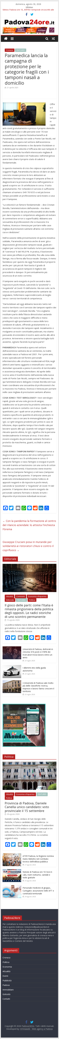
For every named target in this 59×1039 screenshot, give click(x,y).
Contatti (6, 998)
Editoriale (10, 600)
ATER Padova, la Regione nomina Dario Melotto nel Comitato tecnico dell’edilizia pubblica (38, 859)
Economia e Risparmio (37, 596)
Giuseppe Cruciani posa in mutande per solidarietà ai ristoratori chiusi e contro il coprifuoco (28, 546)
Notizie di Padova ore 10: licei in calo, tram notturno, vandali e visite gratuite (37, 875)
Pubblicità (7, 980)
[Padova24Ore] (6, 39)
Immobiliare (8, 989)
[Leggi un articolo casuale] (53, 39)
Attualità (9, 596)
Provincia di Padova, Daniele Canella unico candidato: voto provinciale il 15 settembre (27, 807)
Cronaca (9, 50)
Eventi (5, 976)
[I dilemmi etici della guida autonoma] (12, 666)
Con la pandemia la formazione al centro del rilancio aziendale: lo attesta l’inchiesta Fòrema (29, 525)
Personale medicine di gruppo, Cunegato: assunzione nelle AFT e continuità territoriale (38, 890)
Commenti (20, 596)
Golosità (6, 994)
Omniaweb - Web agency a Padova (36, 1029)
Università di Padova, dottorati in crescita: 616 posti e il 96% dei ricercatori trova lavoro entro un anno (38, 653)
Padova (6, 985)
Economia (7, 966)
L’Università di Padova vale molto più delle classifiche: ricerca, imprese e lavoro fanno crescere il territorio (38, 687)
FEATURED (20, 50)
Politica (32, 600)
